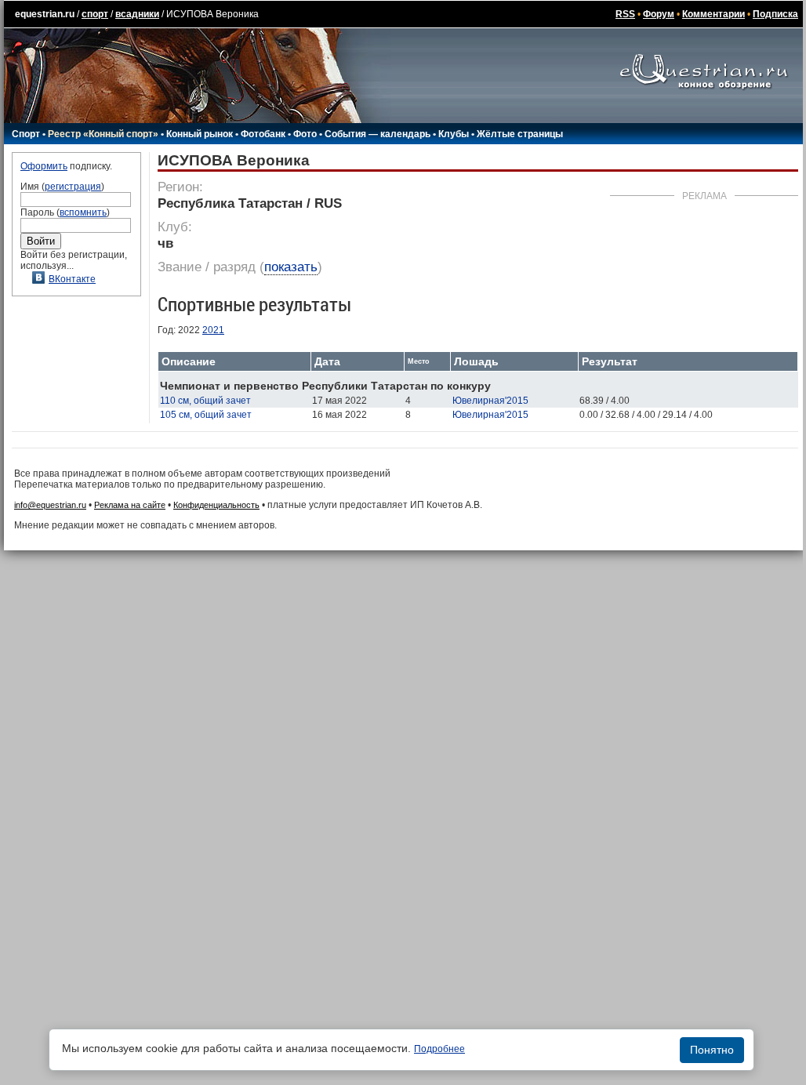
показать (291, 266)
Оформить (43, 166)
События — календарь (377, 134)
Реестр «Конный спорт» (103, 134)
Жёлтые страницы (520, 134)
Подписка (775, 14)
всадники (137, 14)
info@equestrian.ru (50, 505)
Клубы (453, 134)
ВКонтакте (72, 279)
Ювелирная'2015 (490, 400)
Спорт (26, 134)
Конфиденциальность (216, 505)
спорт (95, 14)
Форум (658, 14)
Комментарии (713, 14)
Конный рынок (199, 134)
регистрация (73, 186)
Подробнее (439, 1048)
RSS (625, 14)
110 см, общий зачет (205, 400)
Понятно (712, 1049)
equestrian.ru (44, 14)
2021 (213, 330)
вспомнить (83, 212)
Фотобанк (263, 134)
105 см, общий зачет (206, 414)
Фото (305, 134)
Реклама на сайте (129, 505)
